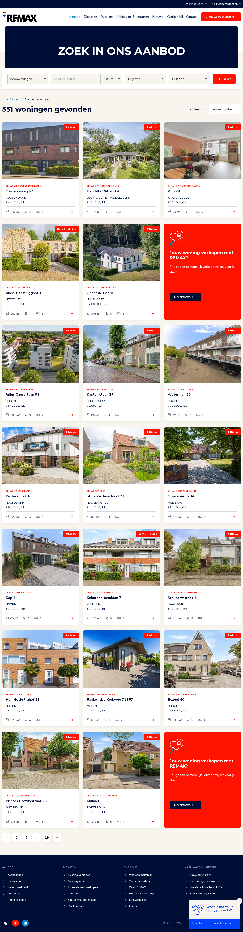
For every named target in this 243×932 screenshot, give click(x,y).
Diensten (90, 17)
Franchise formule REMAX (206, 887)
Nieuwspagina (137, 900)
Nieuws (157, 17)
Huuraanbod (14, 881)
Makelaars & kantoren (133, 17)
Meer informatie (184, 297)
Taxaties (73, 894)
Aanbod (74, 17)
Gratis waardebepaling (82, 900)
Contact (192, 17)
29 (47, 838)
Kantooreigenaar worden (205, 881)
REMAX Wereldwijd (142, 894)
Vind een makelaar (140, 875)
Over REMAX (137, 887)
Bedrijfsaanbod (16, 900)
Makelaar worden (201, 875)
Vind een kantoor (139, 881)
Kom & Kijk (14, 894)
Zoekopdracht (77, 906)
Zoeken (226, 79)
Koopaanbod (15, 875)
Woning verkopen (79, 875)
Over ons (107, 17)
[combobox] (75, 79)
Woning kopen (77, 881)
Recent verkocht (17, 887)
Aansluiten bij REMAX (204, 894)
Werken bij (175, 17)
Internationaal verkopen (83, 887)
